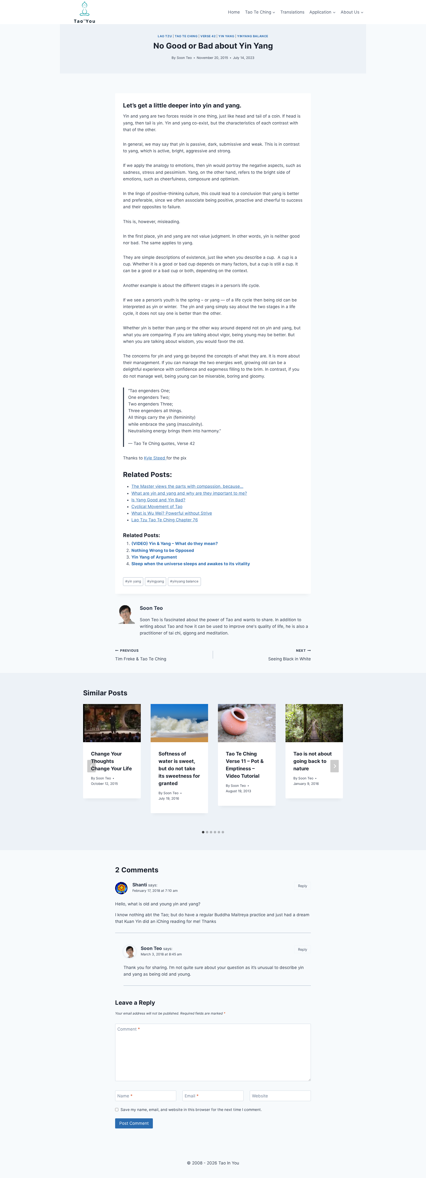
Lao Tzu (165, 36)
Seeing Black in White (289, 655)
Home (234, 12)
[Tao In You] (84, 12)
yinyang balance (252, 36)
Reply (302, 886)
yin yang (226, 36)
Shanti (139, 885)
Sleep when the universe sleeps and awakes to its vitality (190, 563)
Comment (128, 1029)
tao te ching (186, 36)
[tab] (203, 832)
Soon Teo (184, 58)
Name (125, 1095)
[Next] (334, 766)
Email (192, 1095)
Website (260, 1095)
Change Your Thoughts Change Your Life (111, 761)
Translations (292, 12)
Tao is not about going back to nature (312, 761)
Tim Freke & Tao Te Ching (140, 655)
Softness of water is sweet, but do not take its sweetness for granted (179, 768)
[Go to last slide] (91, 766)
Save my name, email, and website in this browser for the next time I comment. (191, 1109)
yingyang (155, 581)
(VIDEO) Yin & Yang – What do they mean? (174, 543)
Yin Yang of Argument (154, 557)
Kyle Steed (155, 458)
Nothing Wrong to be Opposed (162, 550)
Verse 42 (208, 36)
